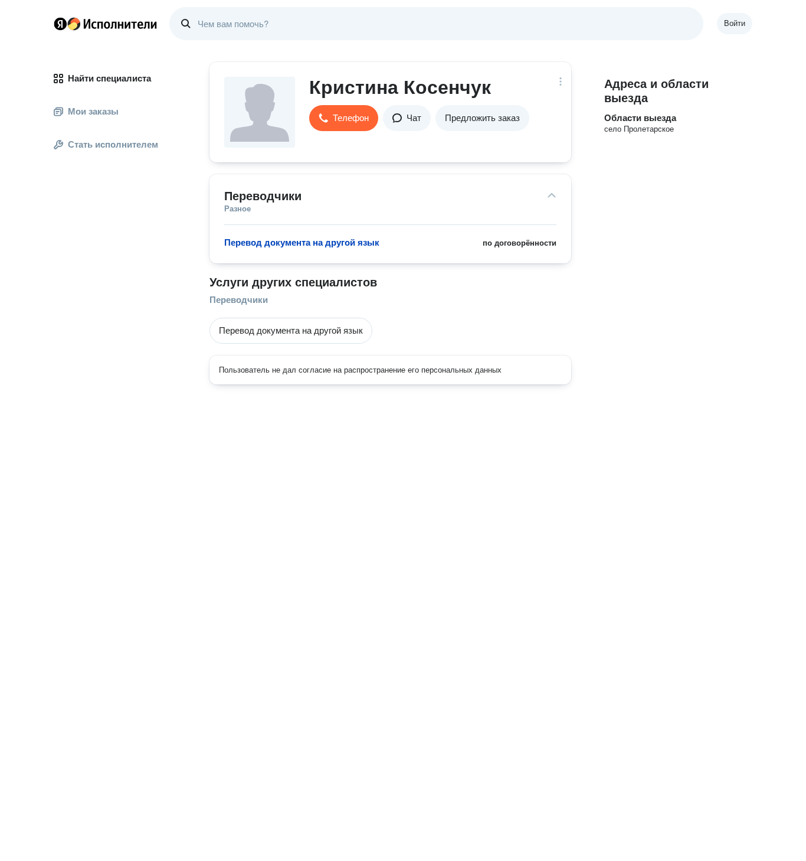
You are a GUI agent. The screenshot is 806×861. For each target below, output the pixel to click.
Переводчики (238, 300)
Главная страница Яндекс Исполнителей (106, 23)
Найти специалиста (109, 78)
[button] (343, 118)
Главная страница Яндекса (60, 23)
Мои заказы (93, 111)
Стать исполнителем (113, 144)
